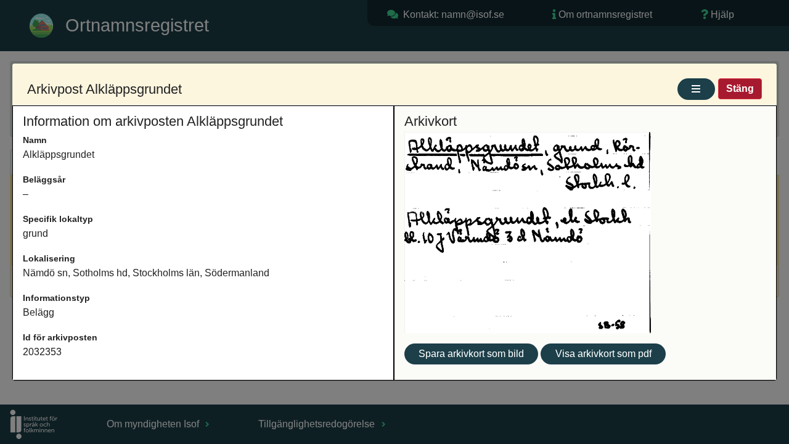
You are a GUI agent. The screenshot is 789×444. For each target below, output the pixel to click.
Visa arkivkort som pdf (603, 353)
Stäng (740, 88)
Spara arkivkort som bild (471, 353)
